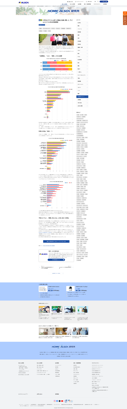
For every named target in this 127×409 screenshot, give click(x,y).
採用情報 (57, 394)
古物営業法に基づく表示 (88, 404)
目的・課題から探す (40, 365)
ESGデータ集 (94, 383)
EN (95, 1)
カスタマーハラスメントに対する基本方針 (37, 405)
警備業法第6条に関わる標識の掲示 (66, 404)
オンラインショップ (23, 394)
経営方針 (75, 365)
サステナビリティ (77, 374)
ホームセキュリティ (22, 365)
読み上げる (71, 1)
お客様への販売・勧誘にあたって (42, 370)
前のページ (47, 267)
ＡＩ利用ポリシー (96, 404)
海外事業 (56, 367)
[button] (70, 401)
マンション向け (21, 369)
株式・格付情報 (76, 372)
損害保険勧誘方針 (49, 404)
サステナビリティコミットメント (97, 365)
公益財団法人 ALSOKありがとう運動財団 (100, 388)
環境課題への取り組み (95, 374)
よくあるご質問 (76, 381)
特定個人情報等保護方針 (41, 404)
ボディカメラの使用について (24, 405)
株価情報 (75, 376)
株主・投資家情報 (77, 362)
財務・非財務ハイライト (96, 381)
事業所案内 (57, 372)
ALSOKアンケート (48, 6)
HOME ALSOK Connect (53, 286)
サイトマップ (21, 404)
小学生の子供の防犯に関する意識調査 (49, 245)
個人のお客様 (21, 362)
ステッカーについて (57, 404)
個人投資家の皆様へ (77, 367)
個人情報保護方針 (33, 404)
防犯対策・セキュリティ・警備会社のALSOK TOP (27, 6)
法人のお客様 (39, 362)
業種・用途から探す (40, 367)
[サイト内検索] (98, 1)
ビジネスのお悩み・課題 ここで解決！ (43, 374)
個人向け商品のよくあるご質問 (24, 374)
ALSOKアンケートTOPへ (56, 273)
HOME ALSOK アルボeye (81, 286)
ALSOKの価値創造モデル (96, 370)
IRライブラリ (76, 370)
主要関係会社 (57, 376)
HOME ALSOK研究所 (40, 6)
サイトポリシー (27, 404)
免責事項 (75, 383)
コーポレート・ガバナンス (96, 379)
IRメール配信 (76, 379)
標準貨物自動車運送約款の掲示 (78, 404)
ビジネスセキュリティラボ (41, 372)
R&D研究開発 (57, 370)
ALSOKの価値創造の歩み (96, 372)
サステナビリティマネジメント (97, 367)
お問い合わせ (39, 394)
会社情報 (57, 362)
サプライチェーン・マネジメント (97, 376)
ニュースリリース (58, 365)
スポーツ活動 (57, 374)
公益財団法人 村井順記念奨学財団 (100, 391)
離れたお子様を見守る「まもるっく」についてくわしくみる (56, 241)
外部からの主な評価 (95, 385)
